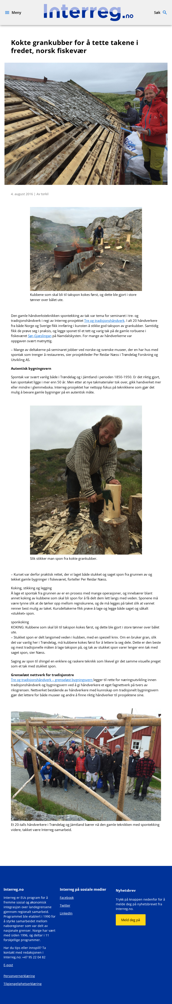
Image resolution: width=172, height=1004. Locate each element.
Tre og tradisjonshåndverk (104, 320)
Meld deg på (130, 920)
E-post (8, 965)
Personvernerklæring (19, 976)
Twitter (65, 905)
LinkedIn (66, 913)
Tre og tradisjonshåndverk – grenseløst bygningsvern (52, 679)
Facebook (67, 897)
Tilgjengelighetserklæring (23, 984)
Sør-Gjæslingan (40, 335)
